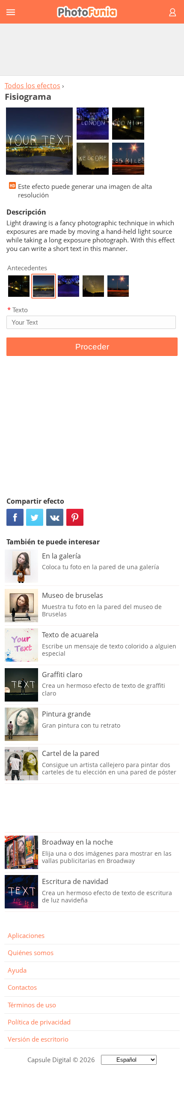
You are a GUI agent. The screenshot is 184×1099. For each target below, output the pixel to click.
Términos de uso (32, 1004)
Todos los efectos (32, 85)
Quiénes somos (30, 952)
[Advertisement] (92, 49)
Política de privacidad (39, 1022)
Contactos (22, 987)
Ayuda (17, 970)
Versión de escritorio (38, 1039)
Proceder (92, 346)
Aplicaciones (26, 935)
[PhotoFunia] (90, 12)
